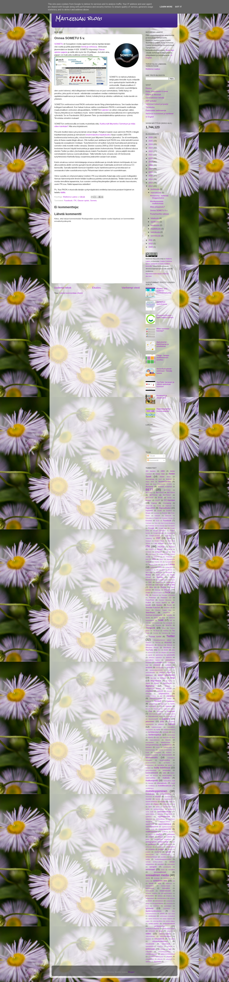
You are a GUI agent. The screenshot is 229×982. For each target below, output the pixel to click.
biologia (163, 678)
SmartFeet (166, 612)
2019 (151, 162)
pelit (161, 844)
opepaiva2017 (167, 806)
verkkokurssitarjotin (153, 929)
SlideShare (150, 613)
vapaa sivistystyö (153, 918)
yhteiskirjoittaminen (164, 951)
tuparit (148, 903)
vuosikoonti (166, 944)
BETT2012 (149, 492)
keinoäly (166, 732)
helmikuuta (155, 232)
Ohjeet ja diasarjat (153, 95)
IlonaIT (160, 549)
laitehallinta (160, 765)
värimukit (169, 946)
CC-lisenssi (169, 500)
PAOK (168, 592)
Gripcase (168, 535)
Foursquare (171, 525)
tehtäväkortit (150, 891)
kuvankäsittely (165, 760)
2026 (151, 137)
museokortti (168, 796)
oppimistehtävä (164, 824)
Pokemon (152, 598)
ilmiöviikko (160, 711)
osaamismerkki (164, 829)
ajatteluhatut (159, 655)
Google (151, 528)
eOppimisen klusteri (153, 689)
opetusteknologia (164, 812)
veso (161, 931)
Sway (163, 617)
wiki (170, 949)
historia (169, 706)
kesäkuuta (155, 225)
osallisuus (165, 831)
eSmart (168, 689)
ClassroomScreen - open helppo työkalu (165, 316)
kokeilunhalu (165, 742)
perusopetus (159, 847)
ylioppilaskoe (150, 959)
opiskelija (160, 814)
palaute (160, 837)
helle (160, 706)
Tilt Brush (156, 630)
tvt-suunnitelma (157, 903)
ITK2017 (151, 549)
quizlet (168, 852)
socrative (171, 870)
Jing (173, 552)
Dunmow (156, 513)
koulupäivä (157, 752)
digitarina (150, 686)
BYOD (160, 498)
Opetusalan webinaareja (156, 110)
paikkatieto (171, 834)
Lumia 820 (168, 567)
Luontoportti (149, 570)
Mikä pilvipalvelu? (157, 207)
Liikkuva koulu (153, 564)
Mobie (148, 575)
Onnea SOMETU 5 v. (159, 210)
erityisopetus (164, 694)
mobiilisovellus (165, 794)
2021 (151, 155)
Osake (148, 593)
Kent (147, 559)
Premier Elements (165, 600)
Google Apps (162, 528)
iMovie (173, 709)
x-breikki (149, 952)
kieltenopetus (155, 734)
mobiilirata (150, 794)
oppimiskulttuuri (165, 821)
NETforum (171, 580)
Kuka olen (170, 50)
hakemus (164, 704)
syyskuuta (155, 222)
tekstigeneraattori (166, 893)
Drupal (148, 513)
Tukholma (164, 633)
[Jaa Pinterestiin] (102, 197)
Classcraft (149, 505)
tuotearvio (169, 901)
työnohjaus (167, 906)
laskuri (170, 765)
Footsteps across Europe (156, 525)
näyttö (171, 801)
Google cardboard (159, 530)
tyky (147, 906)
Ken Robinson (167, 557)
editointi (160, 691)
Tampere (148, 625)
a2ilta (173, 650)
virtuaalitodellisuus (160, 941)
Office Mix (153, 587)
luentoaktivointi (152, 773)
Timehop (166, 630)
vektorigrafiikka (157, 921)
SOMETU (58, 44)
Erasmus (149, 521)
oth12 (173, 831)
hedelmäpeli (152, 706)
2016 (151, 172)
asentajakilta (160, 667)
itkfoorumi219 (170, 716)
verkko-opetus (153, 924)
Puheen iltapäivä (161, 602)
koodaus (149, 747)
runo (170, 857)
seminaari (150, 869)
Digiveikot (149, 511)
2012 (151, 186)
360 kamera (150, 471)
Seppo (148, 610)
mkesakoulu (162, 783)
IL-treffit (169, 543)
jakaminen (150, 721)
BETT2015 (171, 493)
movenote (149, 796)
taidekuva (169, 883)
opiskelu (169, 814)
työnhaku (156, 906)
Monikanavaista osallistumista (156, 202)
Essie (157, 520)
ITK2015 (161, 547)
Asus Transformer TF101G (162, 484)
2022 (151, 151)
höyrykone (156, 709)
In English (150, 117)
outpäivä (150, 834)
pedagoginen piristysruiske (157, 842)
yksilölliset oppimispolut (155, 956)
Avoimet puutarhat (165, 487)
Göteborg (149, 538)
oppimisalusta (160, 819)
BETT (149, 489)
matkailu (166, 778)
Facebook (68, 201)
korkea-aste (167, 747)
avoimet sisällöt (165, 672)
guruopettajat (153, 704)
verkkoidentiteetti (169, 924)
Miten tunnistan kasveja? (163, 330)
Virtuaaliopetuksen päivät (162, 640)
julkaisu (161, 724)
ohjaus (156, 804)
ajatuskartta (170, 655)
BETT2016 (153, 495)
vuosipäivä (149, 946)
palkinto (169, 837)
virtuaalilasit (159, 939)
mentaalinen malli (169, 780)
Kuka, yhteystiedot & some (157, 91)
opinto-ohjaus (150, 814)
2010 (151, 244)
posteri (161, 849)
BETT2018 (149, 498)
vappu (148, 921)
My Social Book (160, 580)
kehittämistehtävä (169, 729)
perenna (169, 844)
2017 (151, 169)
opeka (158, 806)
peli (174, 842)
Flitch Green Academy (167, 523)
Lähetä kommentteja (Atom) (71, 293)
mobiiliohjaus (150, 788)
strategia (156, 878)
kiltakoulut (165, 737)
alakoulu (169, 657)
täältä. (63, 192)
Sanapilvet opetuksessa (162, 303)
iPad (150, 711)
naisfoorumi (168, 799)
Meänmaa (159, 572)
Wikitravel (160, 645)
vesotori (169, 931)
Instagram (158, 552)
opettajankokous (158, 809)
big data (153, 678)
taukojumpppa (165, 886)
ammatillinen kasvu (153, 660)
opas (150, 807)
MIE (157, 570)
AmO (160, 479)
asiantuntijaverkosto (156, 670)
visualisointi (150, 944)
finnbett (157, 701)
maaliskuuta (156, 229)
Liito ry (163, 564)
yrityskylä (169, 959)
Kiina (154, 559)
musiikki (148, 799)
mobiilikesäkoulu (165, 786)
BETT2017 (167, 495)
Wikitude (169, 645)
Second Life (168, 608)
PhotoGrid (155, 595)
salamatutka (171, 864)
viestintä (148, 939)
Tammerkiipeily (167, 623)
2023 (151, 148)
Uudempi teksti (62, 287)
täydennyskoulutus (153, 911)
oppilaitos (149, 816)
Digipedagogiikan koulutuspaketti (164, 410)
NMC (150, 582)
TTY (147, 623)
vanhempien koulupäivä (167, 916)
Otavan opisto (83, 201)
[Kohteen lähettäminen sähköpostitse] (92, 197)
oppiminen (149, 819)
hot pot (148, 709)
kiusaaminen (150, 742)
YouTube (149, 650)
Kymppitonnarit (170, 562)
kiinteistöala (171, 735)
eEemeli (167, 686)
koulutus (168, 752)
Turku (173, 633)
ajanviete (172, 652)
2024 (151, 144)
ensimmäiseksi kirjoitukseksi (98, 135)
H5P (158, 538)
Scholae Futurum (153, 608)
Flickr (156, 523)
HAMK (169, 538)
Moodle (160, 577)
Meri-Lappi (149, 572)
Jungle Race (163, 554)
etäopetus (170, 696)
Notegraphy (170, 582)
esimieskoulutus (151, 696)
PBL (147, 595)
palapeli (151, 837)
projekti (148, 852)
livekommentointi (151, 770)
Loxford (152, 567)
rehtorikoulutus (165, 854)
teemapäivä (150, 888)
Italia (166, 552)
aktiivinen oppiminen (155, 657)
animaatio (159, 662)
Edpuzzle (168, 515)
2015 (151, 176)
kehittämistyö (153, 732)
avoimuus (149, 675)
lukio (164, 773)
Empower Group (167, 518)
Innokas (169, 549)
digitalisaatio (167, 683)
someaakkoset (160, 872)
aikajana (163, 652)
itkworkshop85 (153, 719)
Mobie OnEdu (161, 575)
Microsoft (169, 572)
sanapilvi (153, 867)
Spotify (148, 617)
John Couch (152, 554)
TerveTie (168, 625)
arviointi (149, 667)
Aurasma (149, 487)
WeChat (157, 642)
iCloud (166, 709)
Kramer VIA (158, 562)
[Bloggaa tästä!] (94, 197)
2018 (151, 165)
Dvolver (165, 513)
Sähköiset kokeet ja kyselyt (157, 104)
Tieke (163, 628)
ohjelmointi (166, 804)
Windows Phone (152, 647)
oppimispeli (150, 824)
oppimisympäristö (152, 827)
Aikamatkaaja (150, 479)
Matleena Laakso (153, 69)
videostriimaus (150, 936)
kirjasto (168, 740)
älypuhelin (157, 962)
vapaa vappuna (167, 918)
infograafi (171, 711)
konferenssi (167, 745)
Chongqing (167, 503)
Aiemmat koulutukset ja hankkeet (159, 114)
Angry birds (150, 481)
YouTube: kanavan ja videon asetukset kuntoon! (165, 384)
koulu (147, 752)
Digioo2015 (150, 508)
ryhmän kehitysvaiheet (154, 862)
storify (148, 878)
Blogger (148, 500)
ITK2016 (172, 547)
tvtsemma (169, 903)
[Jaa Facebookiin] (99, 197)
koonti (158, 747)
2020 (151, 158)
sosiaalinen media (157, 875)
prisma (170, 849)
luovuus (155, 775)
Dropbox (169, 510)
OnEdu (163, 587)
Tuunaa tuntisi (155, 637)
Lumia (159, 567)
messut (150, 783)
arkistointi (156, 665)
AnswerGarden (164, 482)
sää (173, 881)
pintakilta (151, 849)
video (148, 933)
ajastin (150, 655)
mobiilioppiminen (156, 791)
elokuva (148, 693)
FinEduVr (149, 523)
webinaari (150, 949)
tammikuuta (156, 236)
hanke (172, 704)
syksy (148, 881)
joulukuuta (155, 189)
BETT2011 (167, 490)
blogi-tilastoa (156, 681)
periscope (149, 847)
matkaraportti (152, 780)
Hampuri (148, 541)
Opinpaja (157, 590)
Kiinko (161, 559)
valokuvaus (152, 916)
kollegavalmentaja (152, 745)
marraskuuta (156, 193)
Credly (159, 505)
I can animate (158, 543)
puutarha (158, 852)
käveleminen (150, 765)
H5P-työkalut (151, 101)
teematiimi (166, 888)
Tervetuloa (150, 107)
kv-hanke (167, 762)
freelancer (170, 701)
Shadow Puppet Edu (163, 610)
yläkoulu (160, 959)
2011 (151, 240)
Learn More (166, 7)
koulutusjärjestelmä (152, 755)
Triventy (155, 633)
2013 (151, 183)
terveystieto (150, 896)
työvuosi (149, 908)
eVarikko (149, 691)
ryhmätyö (160, 864)
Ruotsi (169, 605)
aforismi (150, 652)
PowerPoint (150, 600)
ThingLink (150, 628)
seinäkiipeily (167, 867)
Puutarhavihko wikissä (159, 214)
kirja (173, 737)
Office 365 (170, 585)
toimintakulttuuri (162, 898)
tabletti (151, 883)
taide (159, 883)
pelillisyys (152, 844)
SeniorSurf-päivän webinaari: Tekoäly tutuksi (164, 371)
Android (169, 479)
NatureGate (159, 582)
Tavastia (158, 625)
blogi (172, 678)
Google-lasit (171, 533)
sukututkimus (167, 878)
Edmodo (157, 515)
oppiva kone (150, 829)
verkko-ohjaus (170, 921)
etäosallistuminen (156, 698)
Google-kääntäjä (158, 533)
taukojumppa (150, 886)
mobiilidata (151, 786)
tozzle (150, 901)
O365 (150, 585)
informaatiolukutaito (155, 714)
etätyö (169, 698)
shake (163, 869)
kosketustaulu (150, 750)
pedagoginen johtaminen (163, 839)
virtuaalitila (171, 939)
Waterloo (148, 642)
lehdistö (148, 768)
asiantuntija (170, 667)
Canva (154, 503)
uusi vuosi (171, 913)
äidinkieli (148, 961)
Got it (178, 7)
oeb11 (148, 804)
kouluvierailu (152, 757)
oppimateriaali (164, 816)
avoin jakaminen (166, 675)
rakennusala (150, 854)
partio (147, 839)
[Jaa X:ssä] (97, 197)
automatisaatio (150, 672)
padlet (159, 834)
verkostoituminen (168, 929)
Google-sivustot (154, 535)
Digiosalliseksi (165, 508)
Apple (147, 484)
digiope (156, 683)
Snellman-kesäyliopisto (154, 615)
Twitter (170, 636)
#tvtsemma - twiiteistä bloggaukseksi (159, 197)
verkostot (151, 931)
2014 (151, 179)
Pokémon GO (166, 598)
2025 (151, 141)
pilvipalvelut (170, 847)
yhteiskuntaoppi (151, 954)
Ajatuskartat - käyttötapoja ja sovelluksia (163, 344)
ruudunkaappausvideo (163, 859)
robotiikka (163, 857)
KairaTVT (157, 557)
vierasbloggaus (165, 936)
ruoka (148, 859)
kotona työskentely (165, 750)
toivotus (172, 898)
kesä (173, 732)
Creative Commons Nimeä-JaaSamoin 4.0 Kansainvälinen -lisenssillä (159, 263)
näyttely (163, 802)
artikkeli (168, 665)
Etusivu (96, 287)
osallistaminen (152, 832)
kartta (158, 730)
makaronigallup (167, 775)
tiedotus (160, 896)
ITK (75, 201)
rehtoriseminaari (151, 857)
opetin (147, 809)
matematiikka (150, 778)
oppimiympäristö (167, 826)
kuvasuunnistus (151, 762)
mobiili (173, 783)
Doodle (159, 510)
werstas (162, 949)
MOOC (170, 570)
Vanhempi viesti (131, 287)
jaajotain (166, 719)
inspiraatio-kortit (170, 714)
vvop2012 (160, 946)
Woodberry (167, 647)
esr (161, 696)
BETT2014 (160, 493)
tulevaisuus (159, 901)
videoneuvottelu (165, 934)
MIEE (163, 570)
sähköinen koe (160, 880)
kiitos (157, 737)
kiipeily (150, 737)
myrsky (158, 799)
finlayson (148, 701)
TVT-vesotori (155, 623)
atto (170, 670)
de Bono (169, 681)
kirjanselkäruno (155, 740)
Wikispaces (150, 645)
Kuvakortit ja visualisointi (162, 397)
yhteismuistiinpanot (168, 954)
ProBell (148, 602)
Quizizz (159, 605)
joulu (162, 721)
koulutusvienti (167, 755)
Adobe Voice (165, 477)
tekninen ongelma (151, 893)
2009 (151, 247)
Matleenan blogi (79, 18)
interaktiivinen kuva (155, 716)
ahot (157, 652)
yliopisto (169, 957)
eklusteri (169, 691)
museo (158, 797)
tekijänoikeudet (165, 891)
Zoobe (166, 650)
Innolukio (148, 552)
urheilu (162, 914)
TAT (170, 620)
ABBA (163, 471)
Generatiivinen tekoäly (155, 98)
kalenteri (105, 110)
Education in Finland (152, 518)
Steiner (156, 617)
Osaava (167, 590)
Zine (159, 650)
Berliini (169, 497)
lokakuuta (155, 218)
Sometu (93, 201)
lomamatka (167, 770)
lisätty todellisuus (162, 767)
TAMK (161, 620)
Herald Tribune (159, 541)
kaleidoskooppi (156, 727)
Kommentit (153, 460)
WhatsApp (168, 642)
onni (173, 804)
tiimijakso (169, 896)
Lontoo (171, 564)
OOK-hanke (159, 585)
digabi (148, 683)
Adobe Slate (160, 474)
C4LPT (157, 500)
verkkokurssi (159, 926)
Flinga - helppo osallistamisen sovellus (163, 357)
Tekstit (152, 456)
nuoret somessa (151, 802)
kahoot (171, 724)
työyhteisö (166, 908)
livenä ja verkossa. (89, 47)
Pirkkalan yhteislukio (168, 595)
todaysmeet (150, 898)
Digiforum (169, 505)
